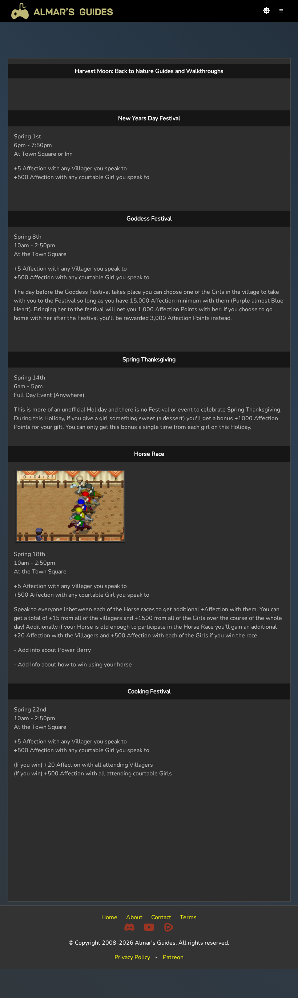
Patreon (173, 957)
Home (109, 917)
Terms (188, 917)
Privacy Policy (132, 957)
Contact (161, 917)
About (134, 917)
